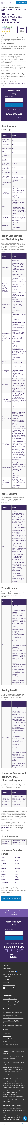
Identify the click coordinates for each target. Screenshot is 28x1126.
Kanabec (3, 868)
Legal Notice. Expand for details (11, 1124)
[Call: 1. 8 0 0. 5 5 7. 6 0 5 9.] (25, 1118)
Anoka (3, 857)
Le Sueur (17, 868)
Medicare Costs (7, 1036)
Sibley (16, 877)
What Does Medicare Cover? (10, 1042)
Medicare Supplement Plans (10, 1005)
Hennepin (4, 866)
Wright (16, 882)
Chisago (3, 863)
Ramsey (3, 874)
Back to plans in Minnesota (10, 898)
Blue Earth (18, 857)
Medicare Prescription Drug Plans (12, 1002)
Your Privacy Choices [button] (8, 971)
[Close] (25, 1123)
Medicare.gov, (18, 1096)
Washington (4, 882)
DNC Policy (6, 982)
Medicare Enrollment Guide (10, 1044)
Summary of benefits (19, 840)
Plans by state (6, 1033)
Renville (17, 874)
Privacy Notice (7, 968)
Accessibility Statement (9, 985)
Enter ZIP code (9, 96)
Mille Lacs (4, 871)
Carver (16, 860)
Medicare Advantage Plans (10, 999)
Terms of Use (6, 979)
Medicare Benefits (8, 1039)
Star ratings (16, 844)
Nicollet (17, 871)
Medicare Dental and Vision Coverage (13, 1012)
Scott (2, 877)
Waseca (17, 879)
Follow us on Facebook (11, 988)
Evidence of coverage (19, 842)
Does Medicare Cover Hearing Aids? (12, 1025)
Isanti (16, 866)
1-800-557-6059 (14, 114)
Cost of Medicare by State (10, 1015)
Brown (3, 860)
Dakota (17, 863)
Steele (3, 879)
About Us (5, 965)
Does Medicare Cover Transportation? (13, 1018)
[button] (2, 2)
